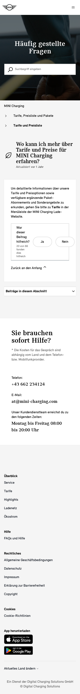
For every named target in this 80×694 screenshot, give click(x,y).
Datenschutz (13, 568)
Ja (42, 242)
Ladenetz (10, 508)
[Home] (9, 7)
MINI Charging (14, 106)
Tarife (8, 491)
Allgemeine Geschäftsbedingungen (28, 560)
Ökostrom (10, 517)
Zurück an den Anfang (27, 268)
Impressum (11, 577)
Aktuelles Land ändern (20, 668)
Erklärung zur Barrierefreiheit (24, 585)
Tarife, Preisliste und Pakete (33, 116)
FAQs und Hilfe (14, 538)
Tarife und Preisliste (27, 125)
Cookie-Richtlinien (17, 616)
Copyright (10, 594)
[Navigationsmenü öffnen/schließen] (73, 7)
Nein (65, 242)
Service (9, 483)
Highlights (11, 500)
